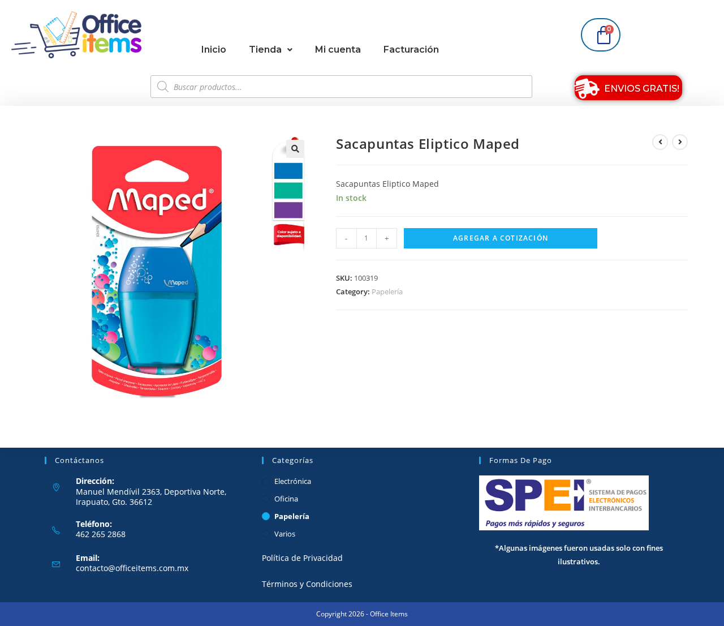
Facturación (411, 49)
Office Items (389, 614)
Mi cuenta (338, 49)
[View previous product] (660, 142)
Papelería (387, 291)
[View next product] (680, 142)
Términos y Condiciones (307, 583)
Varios (284, 534)
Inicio (213, 49)
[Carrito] (600, 35)
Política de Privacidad (302, 558)
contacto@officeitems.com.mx (132, 568)
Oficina (286, 499)
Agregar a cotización (500, 238)
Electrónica (292, 481)
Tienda (265, 49)
